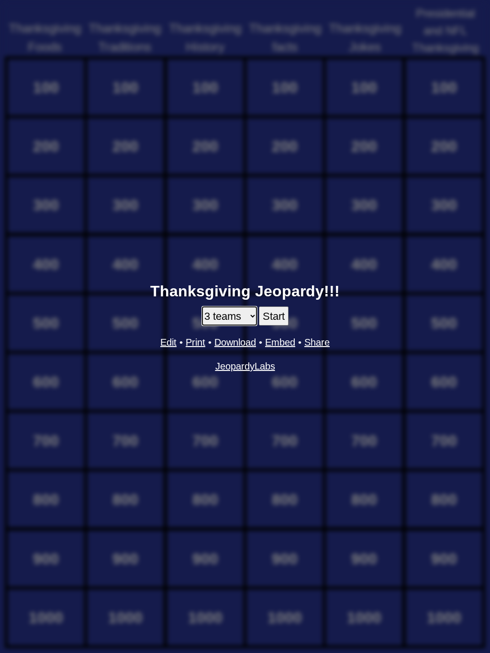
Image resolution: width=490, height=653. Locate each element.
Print (195, 342)
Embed (280, 342)
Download (235, 342)
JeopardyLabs (245, 366)
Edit (168, 342)
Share (317, 342)
